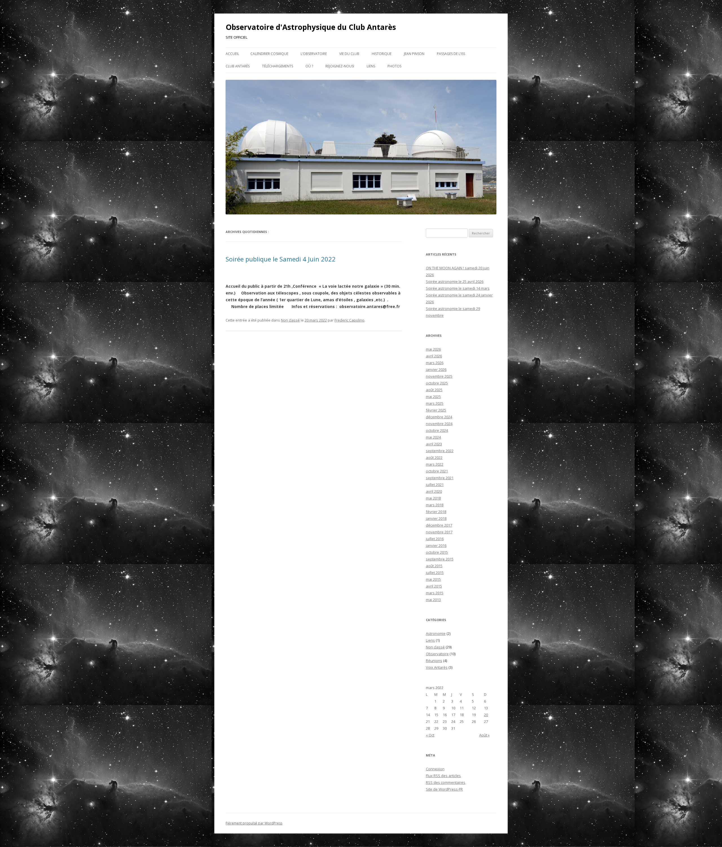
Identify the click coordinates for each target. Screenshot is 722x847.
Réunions (434, 660)
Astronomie (436, 633)
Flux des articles (443, 775)
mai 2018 (433, 498)
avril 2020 (434, 491)
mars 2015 (434, 592)
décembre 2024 (439, 416)
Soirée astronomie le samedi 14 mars (458, 288)
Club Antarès (238, 66)
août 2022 (434, 457)
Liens (371, 66)
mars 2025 (434, 403)
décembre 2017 (439, 525)
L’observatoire (314, 53)
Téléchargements (277, 66)
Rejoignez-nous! (339, 66)
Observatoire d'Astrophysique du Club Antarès (311, 27)
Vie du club (349, 53)
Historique (381, 53)
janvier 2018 (436, 518)
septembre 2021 (440, 477)
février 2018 (436, 511)
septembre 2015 (440, 559)
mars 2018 (434, 504)
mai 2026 (433, 349)
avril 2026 (434, 355)
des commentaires (445, 782)
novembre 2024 (439, 423)
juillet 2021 (435, 484)
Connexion (435, 768)
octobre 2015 (437, 552)
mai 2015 (433, 579)
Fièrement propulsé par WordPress (254, 823)
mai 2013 (433, 599)
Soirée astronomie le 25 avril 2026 (454, 281)
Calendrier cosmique (269, 53)
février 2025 (436, 410)
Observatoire (437, 653)
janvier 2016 (436, 545)
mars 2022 (434, 464)
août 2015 (434, 565)
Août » (484, 735)
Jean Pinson (414, 53)
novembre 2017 (439, 531)
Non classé (290, 320)
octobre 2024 (437, 430)
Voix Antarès (437, 667)
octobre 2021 (437, 471)
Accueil (232, 53)
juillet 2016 (435, 538)
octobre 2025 (437, 383)
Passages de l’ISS (451, 53)
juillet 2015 (435, 572)
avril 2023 (434, 443)
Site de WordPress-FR (444, 789)
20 (486, 714)
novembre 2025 (439, 376)
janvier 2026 (436, 369)
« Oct (430, 735)
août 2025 (434, 389)
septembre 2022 (440, 450)
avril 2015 (434, 586)
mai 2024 (433, 437)
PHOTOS (394, 66)
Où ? (309, 66)
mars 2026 (434, 362)
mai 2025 (433, 396)
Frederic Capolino (349, 320)
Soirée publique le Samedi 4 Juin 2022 (281, 259)
